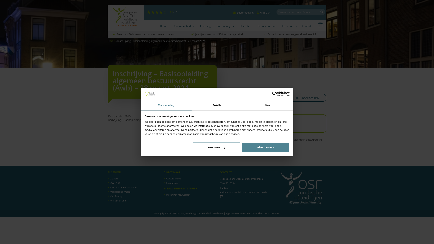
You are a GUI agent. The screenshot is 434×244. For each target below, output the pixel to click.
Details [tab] (217, 105)
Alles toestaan (265, 147)
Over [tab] (268, 105)
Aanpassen (214, 147)
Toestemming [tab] (166, 105)
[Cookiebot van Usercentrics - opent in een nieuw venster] (275, 94)
